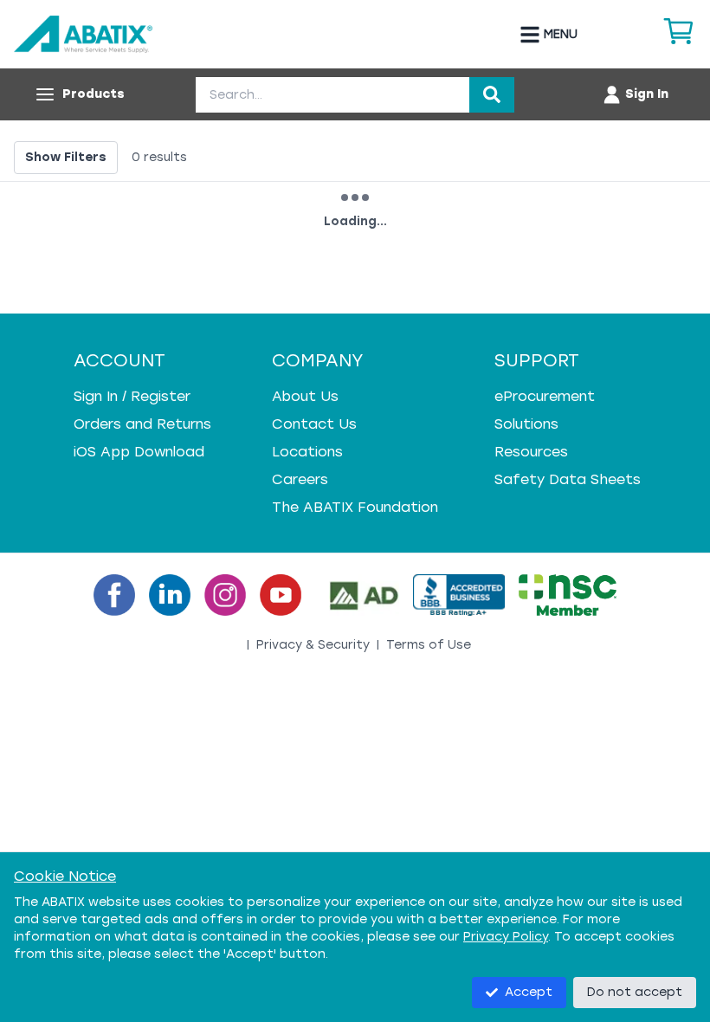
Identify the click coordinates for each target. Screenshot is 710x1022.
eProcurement (544, 396)
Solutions (526, 424)
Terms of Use (428, 644)
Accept (528, 992)
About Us (305, 396)
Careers (300, 479)
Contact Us (314, 424)
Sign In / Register (132, 396)
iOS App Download (139, 451)
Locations (307, 451)
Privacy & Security (313, 644)
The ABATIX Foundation (355, 507)
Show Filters (65, 157)
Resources (531, 451)
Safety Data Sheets (567, 479)
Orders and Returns (142, 424)
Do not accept (634, 992)
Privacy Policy (505, 936)
